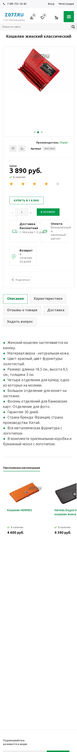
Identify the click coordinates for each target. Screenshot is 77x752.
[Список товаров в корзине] (58, 19)
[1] (11, 184)
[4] (46, 184)
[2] (23, 184)
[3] (35, 184)
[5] (58, 184)
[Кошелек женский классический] (38, 92)
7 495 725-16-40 (16, 3)
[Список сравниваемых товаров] (32, 19)
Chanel (64, 142)
